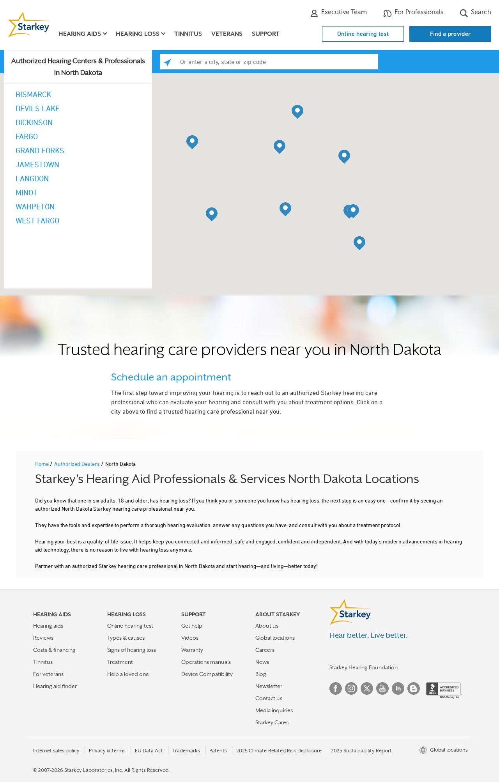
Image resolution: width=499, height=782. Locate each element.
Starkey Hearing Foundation (363, 667)
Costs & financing (54, 650)
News (262, 662)
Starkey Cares (271, 722)
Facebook (335, 688)
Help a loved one (128, 674)
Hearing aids (48, 626)
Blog (260, 674)
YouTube (382, 688)
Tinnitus (188, 33)
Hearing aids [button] (79, 33)
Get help (191, 626)
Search (480, 12)
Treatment (120, 662)
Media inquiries (274, 710)
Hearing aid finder (55, 686)
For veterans (48, 674)
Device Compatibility (207, 674)
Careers (264, 650)
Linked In (398, 688)
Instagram (351, 688)
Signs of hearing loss (131, 650)
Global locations (275, 638)
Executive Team (343, 12)
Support (266, 33)
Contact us (268, 698)
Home (42, 463)
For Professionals (418, 12)
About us (266, 626)
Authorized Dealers (77, 463)
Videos (189, 638)
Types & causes (126, 638)
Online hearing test (363, 34)
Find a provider (450, 34)
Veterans (226, 33)
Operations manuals (206, 662)
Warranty (192, 650)
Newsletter (268, 686)
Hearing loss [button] (137, 33)
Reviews (43, 638)
